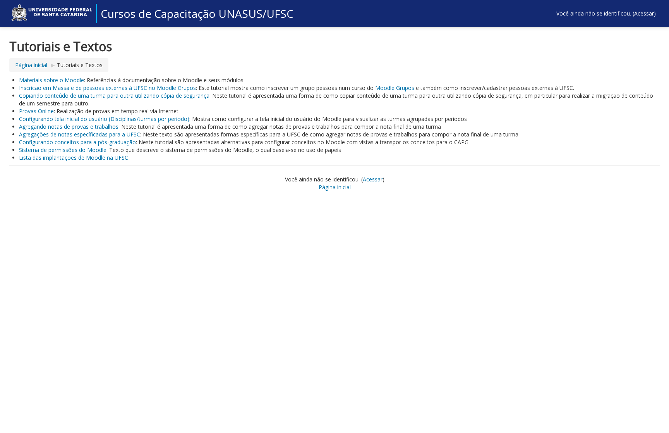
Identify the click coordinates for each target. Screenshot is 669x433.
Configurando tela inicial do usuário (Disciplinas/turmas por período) (104, 118)
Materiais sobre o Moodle (51, 80)
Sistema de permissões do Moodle (62, 150)
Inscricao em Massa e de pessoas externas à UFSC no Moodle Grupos (107, 87)
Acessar (644, 13)
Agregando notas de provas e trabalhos (68, 126)
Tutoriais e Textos (80, 65)
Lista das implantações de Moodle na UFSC (73, 157)
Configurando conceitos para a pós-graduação (77, 142)
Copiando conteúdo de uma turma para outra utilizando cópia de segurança (114, 95)
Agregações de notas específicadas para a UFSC (79, 134)
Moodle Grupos (394, 87)
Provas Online (36, 111)
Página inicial (31, 65)
